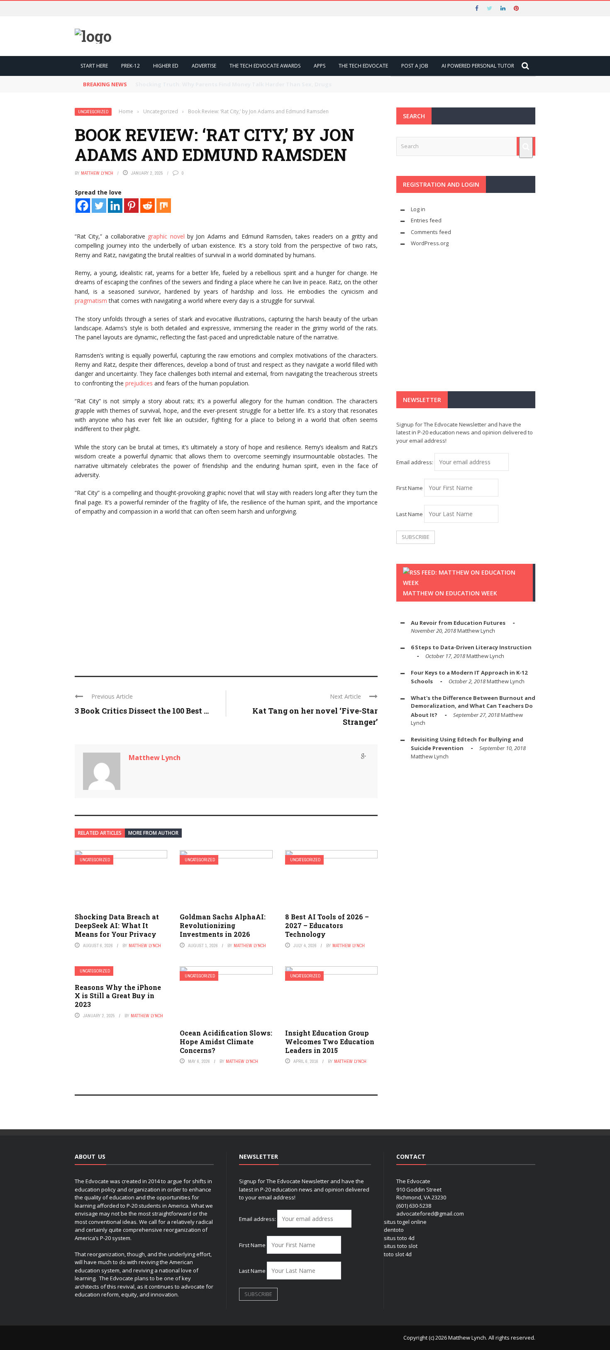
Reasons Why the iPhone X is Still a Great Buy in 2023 (118, 996)
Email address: (415, 462)
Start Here (94, 65)
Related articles (100, 832)
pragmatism (91, 301)
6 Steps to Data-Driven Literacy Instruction (471, 647)
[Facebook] (83, 205)
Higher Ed (165, 65)
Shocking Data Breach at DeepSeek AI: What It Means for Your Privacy (117, 925)
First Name (409, 488)
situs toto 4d (399, 1238)
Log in (418, 209)
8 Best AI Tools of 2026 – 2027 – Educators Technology (327, 925)
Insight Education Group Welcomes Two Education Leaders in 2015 (329, 1041)
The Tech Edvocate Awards (264, 65)
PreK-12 (130, 65)
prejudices (139, 383)
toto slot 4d (398, 1254)
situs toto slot (400, 1246)
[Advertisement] (226, 601)
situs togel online (405, 1222)
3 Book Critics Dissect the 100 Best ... (142, 711)
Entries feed (426, 220)
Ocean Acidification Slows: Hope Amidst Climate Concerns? (226, 1041)
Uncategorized (93, 112)
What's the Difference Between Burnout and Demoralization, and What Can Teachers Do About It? (473, 706)
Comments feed (431, 232)
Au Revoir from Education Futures (458, 622)
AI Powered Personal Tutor (478, 65)
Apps (319, 65)
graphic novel (166, 236)
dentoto (394, 1229)
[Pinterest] (131, 205)
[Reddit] (147, 205)
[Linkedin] (115, 205)
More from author (153, 832)
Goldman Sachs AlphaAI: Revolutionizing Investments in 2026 (223, 925)
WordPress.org (430, 243)
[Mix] (163, 205)
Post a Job (414, 65)
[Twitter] (99, 205)
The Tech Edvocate (363, 65)
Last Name (409, 514)
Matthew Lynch (97, 173)
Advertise (204, 65)
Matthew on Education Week (450, 593)
